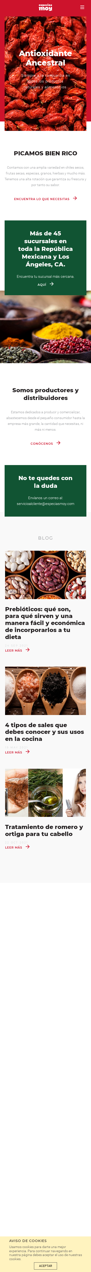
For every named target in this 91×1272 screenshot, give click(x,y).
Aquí (42, 284)
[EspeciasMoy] (45, 8)
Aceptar (45, 1266)
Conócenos (42, 443)
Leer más (14, 650)
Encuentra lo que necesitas (42, 199)
